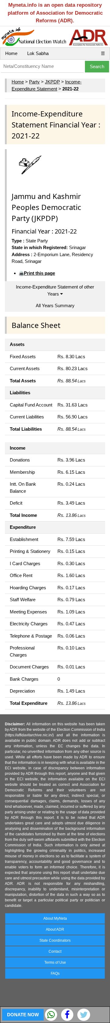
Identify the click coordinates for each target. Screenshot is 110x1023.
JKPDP (52, 81)
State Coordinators (55, 940)
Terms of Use (55, 962)
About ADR (55, 929)
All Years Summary (55, 305)
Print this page (39, 273)
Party (34, 81)
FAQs (55, 973)
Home (11, 53)
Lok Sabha (38, 53)
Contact (55, 951)
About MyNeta (55, 918)
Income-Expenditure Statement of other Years (55, 290)
